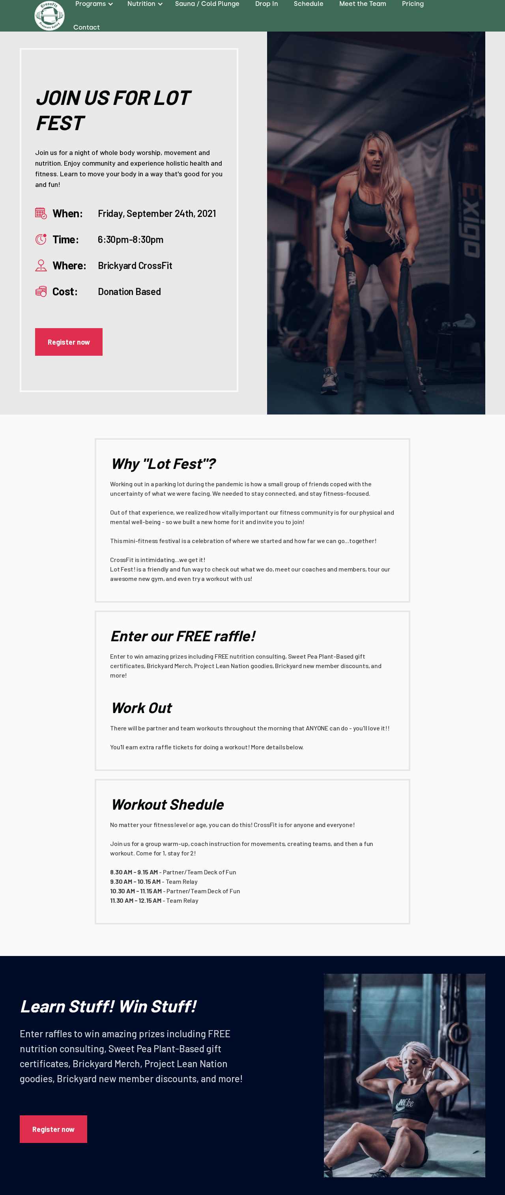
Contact (86, 27)
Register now (69, 342)
